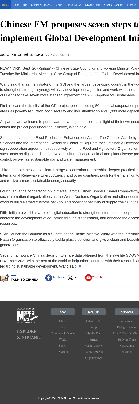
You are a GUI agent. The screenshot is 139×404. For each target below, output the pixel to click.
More (130, 4)
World (59, 4)
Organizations (93, 358)
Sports (63, 345)
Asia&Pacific (94, 321)
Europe (93, 327)
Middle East (93, 333)
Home (5, 4)
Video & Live (73, 4)
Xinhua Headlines (113, 4)
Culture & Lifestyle (41, 4)
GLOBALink (92, 4)
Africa (94, 339)
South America (94, 352)
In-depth (63, 352)
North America (94, 345)
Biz (25, 4)
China (16, 4)
